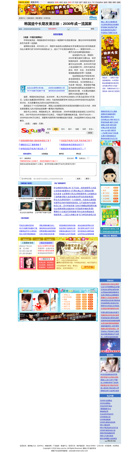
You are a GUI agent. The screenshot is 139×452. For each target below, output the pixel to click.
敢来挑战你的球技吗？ (46, 253)
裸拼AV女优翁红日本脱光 (110, 306)
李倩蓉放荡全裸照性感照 (110, 318)
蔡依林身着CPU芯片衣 (109, 138)
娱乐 (65, 2)
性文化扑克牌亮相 (26, 212)
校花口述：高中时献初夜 (64, 206)
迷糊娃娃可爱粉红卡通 (111, 229)
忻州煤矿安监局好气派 (109, 27)
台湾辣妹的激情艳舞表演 (110, 292)
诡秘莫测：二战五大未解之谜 (66, 214)
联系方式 (72, 446)
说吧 (84, 129)
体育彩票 (113, 128)
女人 (89, 2)
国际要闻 (39, 18)
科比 (115, 119)
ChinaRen (99, 2)
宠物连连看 (105, 391)
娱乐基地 (110, 355)
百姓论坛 (110, 281)
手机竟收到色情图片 (26, 199)
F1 (118, 119)
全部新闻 (108, 446)
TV (93, 2)
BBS (114, 2)
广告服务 (56, 446)
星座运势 (42, 262)
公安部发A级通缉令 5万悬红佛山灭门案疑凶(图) (74, 191)
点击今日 (110, 6)
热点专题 (110, 396)
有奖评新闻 (58, 34)
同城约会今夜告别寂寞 (46, 251)
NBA (111, 119)
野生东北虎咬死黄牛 (62, 200)
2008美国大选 (105, 417)
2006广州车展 (113, 133)
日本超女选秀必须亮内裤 (110, 290)
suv (106, 130)
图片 (70, 129)
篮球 (114, 125)
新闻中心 (22, 18)
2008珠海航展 (105, 419)
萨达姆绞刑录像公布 (62, 188)
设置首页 (23, 446)
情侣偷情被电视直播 (43, 199)
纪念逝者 (57, 194)
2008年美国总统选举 (107, 422)
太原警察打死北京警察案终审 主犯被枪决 (79, 194)
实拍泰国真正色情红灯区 (110, 303)
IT (73, 2)
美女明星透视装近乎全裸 (110, 334)
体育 (61, 2)
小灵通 (38, 239)
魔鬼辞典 (50, 265)
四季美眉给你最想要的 (111, 232)
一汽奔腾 (104, 133)
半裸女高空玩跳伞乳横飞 (110, 312)
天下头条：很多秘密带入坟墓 (83, 188)
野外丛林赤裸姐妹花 (85, 212)
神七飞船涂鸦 (105, 425)
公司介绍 (100, 446)
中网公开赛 (105, 128)
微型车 (113, 130)
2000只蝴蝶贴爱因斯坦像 (86, 206)
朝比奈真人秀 (114, 388)
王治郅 (115, 122)
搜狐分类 (106, 236)
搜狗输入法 (32, 446)
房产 (81, 2)
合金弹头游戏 (114, 391)
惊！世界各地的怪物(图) (109, 337)
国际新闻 (30, 18)
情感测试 (42, 267)
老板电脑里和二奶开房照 (110, 326)
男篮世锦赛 (105, 122)
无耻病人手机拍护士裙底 (110, 331)
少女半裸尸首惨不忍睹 (43, 212)
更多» (91, 129)
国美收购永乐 (111, 136)
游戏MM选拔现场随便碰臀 (110, 321)
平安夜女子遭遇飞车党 (109, 33)
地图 (77, 129)
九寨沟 (103, 136)
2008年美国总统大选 (107, 430)
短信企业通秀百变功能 (46, 246)
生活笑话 (50, 267)
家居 (85, 2)
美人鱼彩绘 (105, 388)
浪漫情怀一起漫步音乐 (46, 248)
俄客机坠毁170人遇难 (109, 111)
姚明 (111, 122)
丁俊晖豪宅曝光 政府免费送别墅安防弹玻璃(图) (74, 197)
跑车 (109, 130)
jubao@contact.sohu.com (78, 451)
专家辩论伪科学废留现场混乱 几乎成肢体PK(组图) (75, 203)
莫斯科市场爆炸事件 (108, 114)
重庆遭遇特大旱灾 (107, 117)
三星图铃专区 (27, 243)
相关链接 (25, 218)
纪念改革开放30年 (106, 414)
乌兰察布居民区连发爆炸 (110, 24)
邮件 (105, 2)
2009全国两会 (105, 403)
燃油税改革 (104, 411)
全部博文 (116, 446)
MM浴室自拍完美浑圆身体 (110, 300)
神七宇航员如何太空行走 (109, 428)
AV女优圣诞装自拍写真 (109, 374)
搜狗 (119, 2)
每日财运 (50, 262)
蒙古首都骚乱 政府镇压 (108, 438)
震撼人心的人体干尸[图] (109, 380)
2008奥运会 (105, 119)
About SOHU (91, 446)
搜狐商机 (114, 236)
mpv (102, 130)
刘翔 (111, 125)
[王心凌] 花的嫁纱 (25, 253)
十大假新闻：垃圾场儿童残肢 (83, 200)
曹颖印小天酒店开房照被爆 (65, 212)
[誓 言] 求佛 (24, 248)
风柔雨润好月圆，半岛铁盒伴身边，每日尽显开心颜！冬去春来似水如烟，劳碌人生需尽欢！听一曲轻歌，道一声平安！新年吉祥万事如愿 (76, 262)
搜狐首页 (51, 2)
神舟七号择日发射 (106, 436)
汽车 (76, 2)
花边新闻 (42, 265)
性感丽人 (49, 239)
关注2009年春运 (106, 406)
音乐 (63, 129)
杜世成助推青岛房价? (109, 30)
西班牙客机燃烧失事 (107, 433)
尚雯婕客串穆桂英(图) (84, 209)
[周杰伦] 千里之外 (25, 246)
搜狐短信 (26, 239)
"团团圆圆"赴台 (105, 409)
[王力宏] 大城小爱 (25, 251)
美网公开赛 (105, 125)
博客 (110, 2)
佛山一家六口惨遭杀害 (109, 22)
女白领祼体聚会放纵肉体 (64, 209)
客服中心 (64, 446)
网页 (56, 129)
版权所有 (93, 448)
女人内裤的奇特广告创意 (110, 383)
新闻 (49, 129)
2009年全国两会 (106, 401)
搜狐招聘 (48, 446)
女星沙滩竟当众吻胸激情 (110, 295)
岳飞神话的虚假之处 (87, 214)
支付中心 (40, 446)
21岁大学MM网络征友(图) (110, 287)
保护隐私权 (81, 446)
